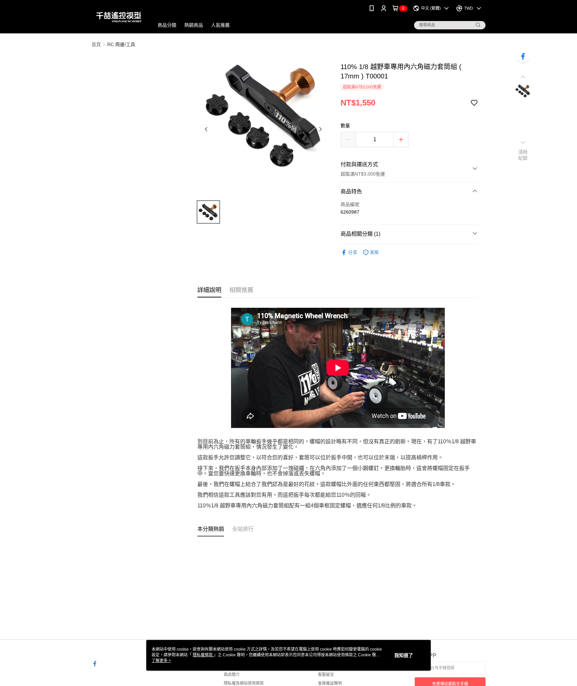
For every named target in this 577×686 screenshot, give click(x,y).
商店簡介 (232, 674)
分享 (352, 252)
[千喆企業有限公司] (118, 17)
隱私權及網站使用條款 (244, 683)
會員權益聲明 (330, 683)
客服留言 (326, 674)
